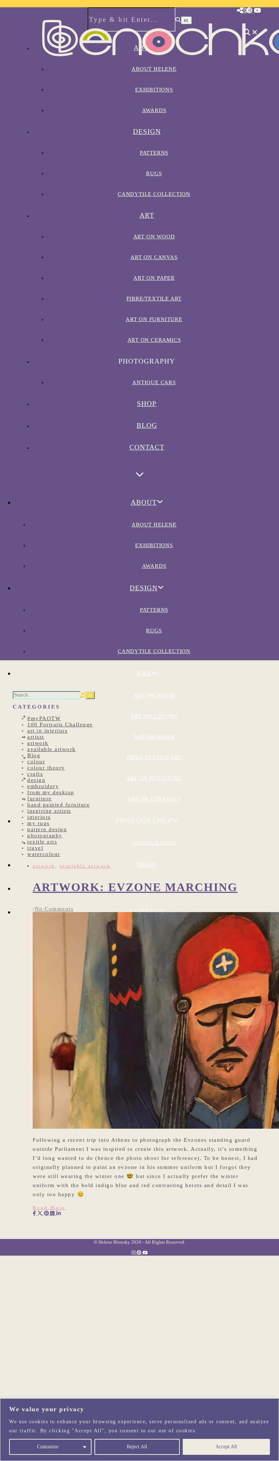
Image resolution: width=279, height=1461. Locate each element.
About (144, 502)
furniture (39, 798)
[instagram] (243, 10)
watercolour (43, 854)
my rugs (38, 823)
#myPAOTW (44, 718)
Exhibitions (154, 545)
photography (44, 835)
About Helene (154, 525)
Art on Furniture (154, 319)
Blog (147, 425)
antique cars (154, 382)
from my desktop (50, 792)
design (36, 780)
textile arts (42, 842)
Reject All (137, 1446)
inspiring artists (49, 811)
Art (147, 215)
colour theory (46, 768)
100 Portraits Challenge (60, 724)
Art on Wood (154, 236)
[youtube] (257, 10)
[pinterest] (250, 10)
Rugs (154, 173)
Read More (49, 1207)
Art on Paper (154, 278)
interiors (39, 817)
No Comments (54, 909)
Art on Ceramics (154, 340)
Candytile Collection (154, 194)
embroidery (43, 786)
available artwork (51, 749)
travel (35, 848)
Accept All (226, 1446)
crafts (35, 774)
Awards (154, 110)
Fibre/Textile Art (154, 298)
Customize (47, 1446)
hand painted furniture (58, 805)
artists (35, 737)
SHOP (147, 403)
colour (36, 761)
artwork (38, 743)
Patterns (154, 153)
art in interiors (47, 731)
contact (147, 447)
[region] (139, 1429)
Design (147, 131)
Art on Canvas (153, 257)
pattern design (47, 829)
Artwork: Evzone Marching (135, 887)
